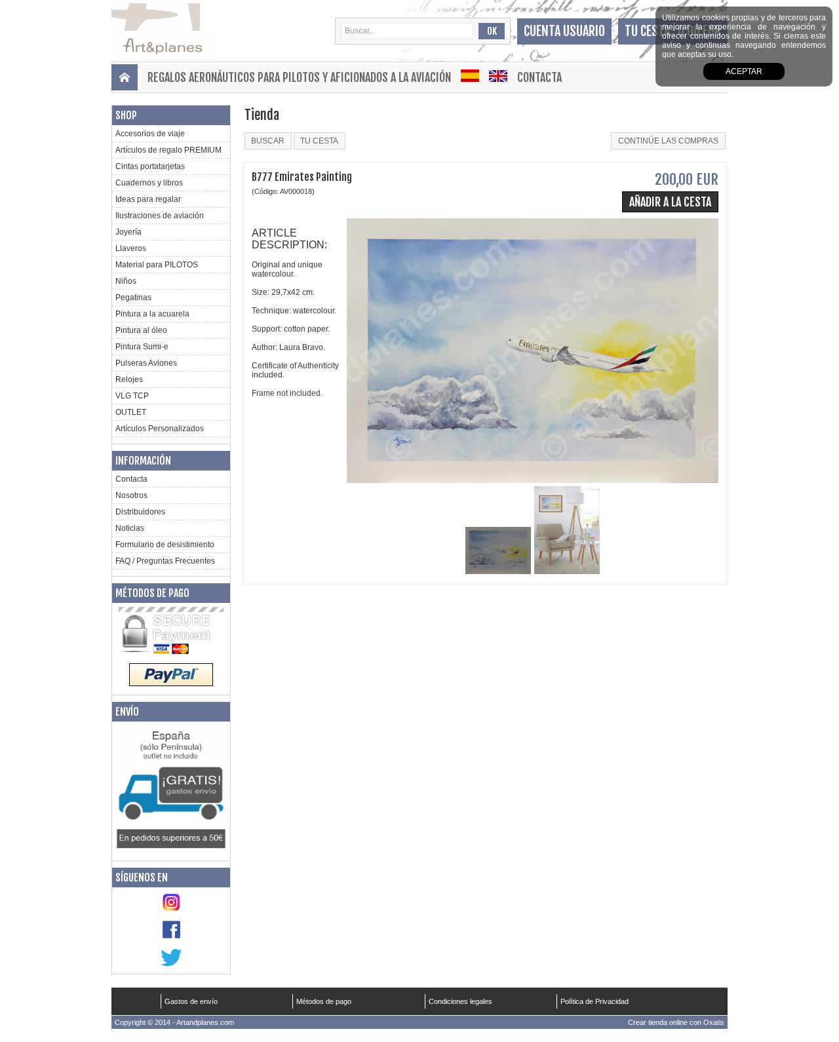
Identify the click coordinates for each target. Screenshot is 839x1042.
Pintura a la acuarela (152, 313)
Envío (127, 711)
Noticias (129, 528)
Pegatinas (133, 297)
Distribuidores (140, 511)
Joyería (128, 232)
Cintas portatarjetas (150, 166)
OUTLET (130, 412)
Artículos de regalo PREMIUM (168, 150)
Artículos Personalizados (159, 428)
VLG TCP (132, 395)
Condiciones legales (460, 1001)
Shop (126, 115)
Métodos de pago (152, 593)
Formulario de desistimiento (164, 544)
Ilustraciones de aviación (159, 215)
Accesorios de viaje (150, 133)
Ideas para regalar (148, 199)
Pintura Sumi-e (141, 346)
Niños (125, 281)
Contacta (539, 77)
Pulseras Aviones (146, 363)
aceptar (744, 71)
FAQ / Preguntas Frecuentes (165, 561)
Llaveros (130, 248)
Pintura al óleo (141, 330)
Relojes (129, 379)
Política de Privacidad (594, 1001)
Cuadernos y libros (149, 182)
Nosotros (131, 495)
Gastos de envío (191, 1001)
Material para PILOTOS (156, 264)
